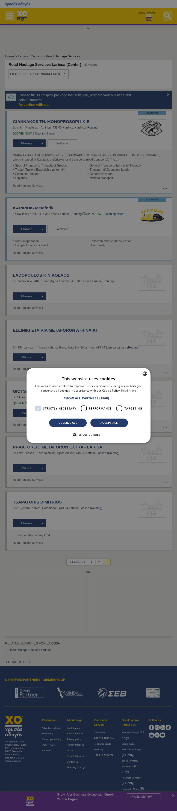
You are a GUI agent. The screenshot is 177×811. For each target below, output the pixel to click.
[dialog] (88, 405)
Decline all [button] (68, 423)
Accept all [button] (109, 423)
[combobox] (144, 373)
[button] (88, 398)
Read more (128, 390)
